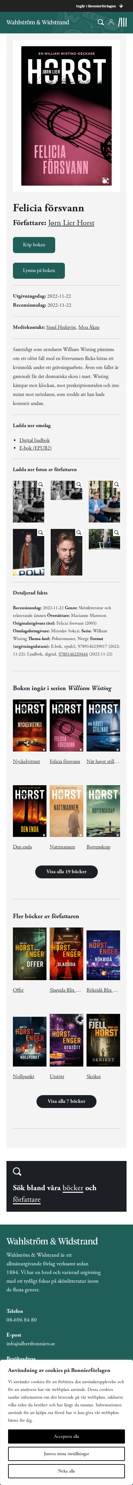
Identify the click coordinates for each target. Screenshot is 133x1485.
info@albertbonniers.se (30, 1343)
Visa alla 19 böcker (66, 871)
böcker (73, 1188)
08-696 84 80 (21, 1319)
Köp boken (34, 245)
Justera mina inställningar (66, 1454)
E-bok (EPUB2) (35, 448)
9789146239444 (73, 654)
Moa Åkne (88, 327)
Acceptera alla (66, 1436)
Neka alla (66, 1471)
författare (27, 1199)
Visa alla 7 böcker (66, 1101)
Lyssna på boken (39, 270)
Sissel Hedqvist (61, 327)
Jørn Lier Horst (71, 222)
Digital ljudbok (34, 440)
